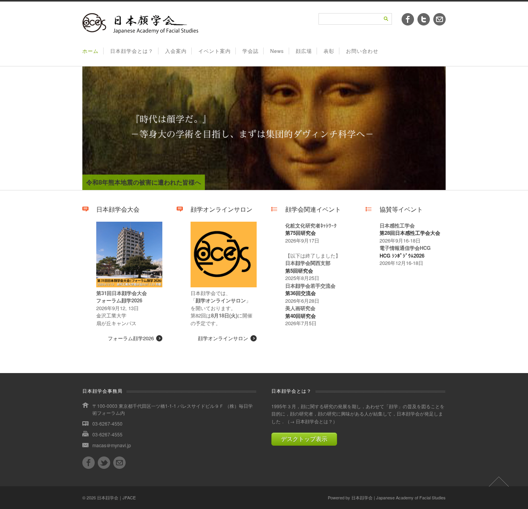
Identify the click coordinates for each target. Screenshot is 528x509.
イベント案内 (214, 50)
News (277, 50)
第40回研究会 (300, 315)
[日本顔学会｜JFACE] (140, 32)
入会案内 (176, 50)
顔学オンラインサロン (223, 338)
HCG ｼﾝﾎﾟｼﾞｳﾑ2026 (402, 255)
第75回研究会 (300, 232)
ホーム (90, 50)
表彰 (329, 50)
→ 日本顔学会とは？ (311, 421)
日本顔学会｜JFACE (116, 497)
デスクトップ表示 (304, 439)
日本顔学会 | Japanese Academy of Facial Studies (398, 497)
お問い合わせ (362, 50)
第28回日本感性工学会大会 (410, 232)
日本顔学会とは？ (131, 50)
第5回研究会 (299, 270)
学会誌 (250, 50)
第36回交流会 (300, 293)
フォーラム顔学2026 (131, 338)
